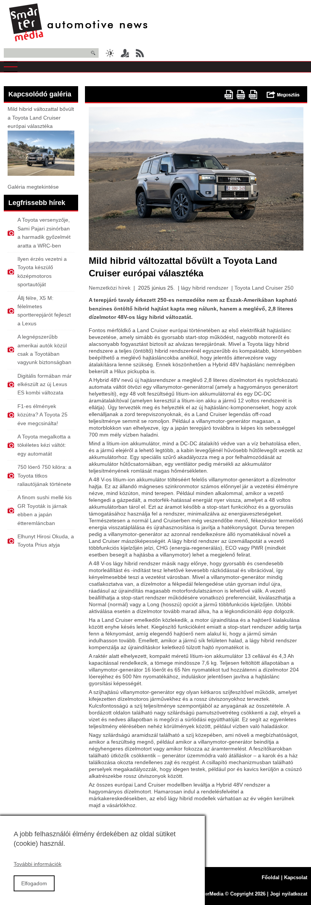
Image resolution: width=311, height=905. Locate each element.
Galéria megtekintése (33, 187)
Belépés (125, 53)
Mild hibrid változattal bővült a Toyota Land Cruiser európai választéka (41, 117)
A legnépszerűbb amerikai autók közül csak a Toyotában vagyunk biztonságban (44, 349)
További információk (37, 864)
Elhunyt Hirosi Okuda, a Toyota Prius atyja (45, 540)
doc (253, 94)
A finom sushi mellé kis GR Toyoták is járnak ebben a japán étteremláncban (44, 510)
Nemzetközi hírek (109, 288)
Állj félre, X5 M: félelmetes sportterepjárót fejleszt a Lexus (44, 310)
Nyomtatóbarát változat (241, 94)
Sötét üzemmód (109, 53)
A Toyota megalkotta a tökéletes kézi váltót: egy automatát (44, 445)
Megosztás (283, 94)
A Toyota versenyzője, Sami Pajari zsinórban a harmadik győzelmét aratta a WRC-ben (44, 232)
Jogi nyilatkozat (288, 894)
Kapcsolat (295, 877)
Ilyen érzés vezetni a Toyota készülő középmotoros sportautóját (42, 271)
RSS (140, 53)
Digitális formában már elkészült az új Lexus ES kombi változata (44, 384)
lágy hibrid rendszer (204, 288)
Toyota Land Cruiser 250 (264, 288)
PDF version (229, 94)
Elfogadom (34, 883)
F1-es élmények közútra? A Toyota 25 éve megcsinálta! (42, 414)
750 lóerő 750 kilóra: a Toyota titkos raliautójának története (44, 475)
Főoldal (271, 877)
